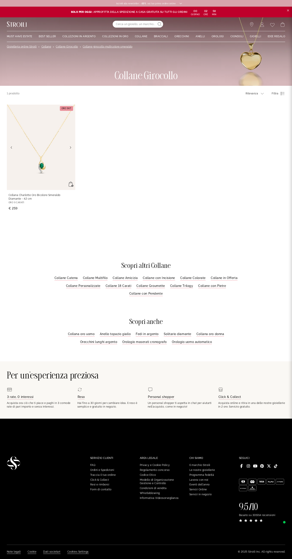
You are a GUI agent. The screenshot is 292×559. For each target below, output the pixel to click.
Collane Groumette (150, 286)
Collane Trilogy (181, 286)
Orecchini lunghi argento (98, 342)
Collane (46, 46)
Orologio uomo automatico (192, 342)
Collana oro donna (210, 334)
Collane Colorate (193, 278)
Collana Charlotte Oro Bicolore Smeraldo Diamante (34, 197)
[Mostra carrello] (282, 24)
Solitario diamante (177, 334)
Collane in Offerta (224, 278)
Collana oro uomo (81, 334)
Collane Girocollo (67, 46)
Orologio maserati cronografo (144, 342)
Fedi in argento (147, 334)
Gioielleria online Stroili (22, 46)
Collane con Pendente (146, 293)
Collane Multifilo (95, 278)
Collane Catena (66, 278)
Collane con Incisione (159, 278)
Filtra (275, 93)
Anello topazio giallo (115, 334)
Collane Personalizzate (83, 286)
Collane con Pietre (212, 286)
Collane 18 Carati (118, 286)
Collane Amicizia (125, 278)
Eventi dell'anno (199, 484)
